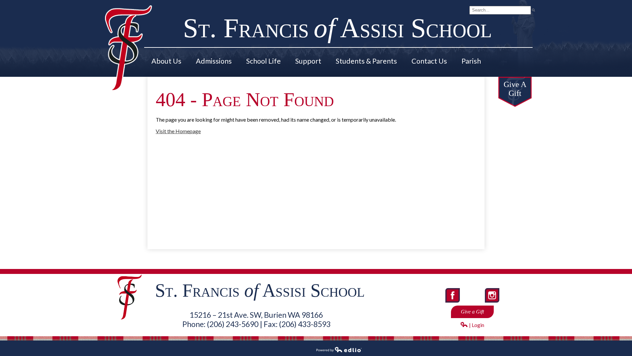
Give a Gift (472, 311)
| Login (476, 325)
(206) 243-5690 (232, 324)
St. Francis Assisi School (337, 28)
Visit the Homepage (178, 131)
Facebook (453, 302)
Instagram (492, 302)
